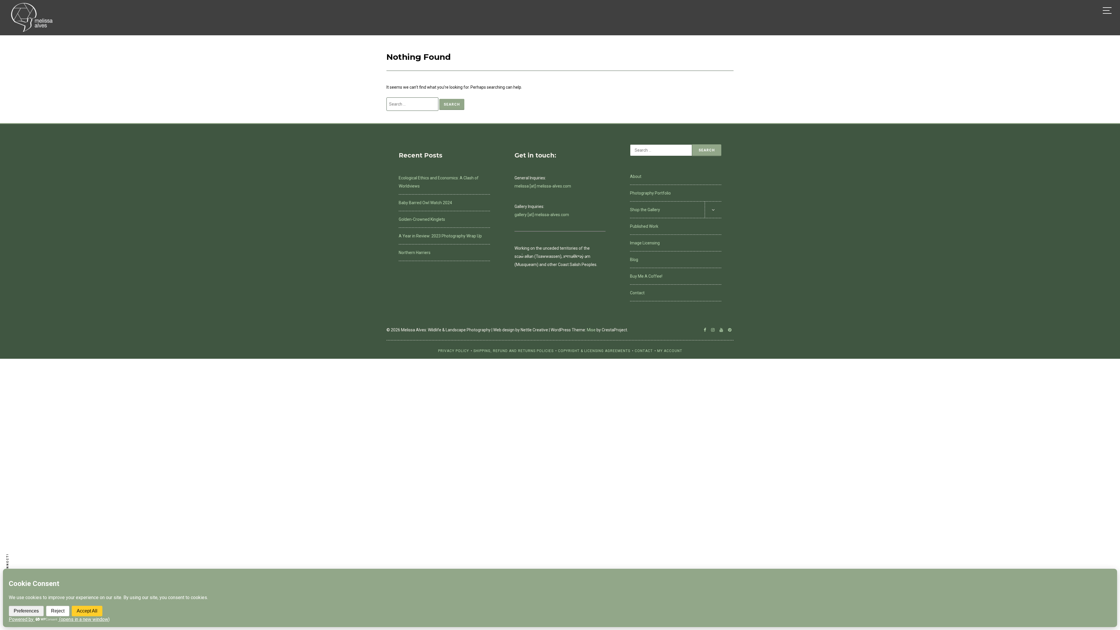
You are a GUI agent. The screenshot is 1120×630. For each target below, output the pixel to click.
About (635, 176)
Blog (634, 259)
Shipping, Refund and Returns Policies (513, 351)
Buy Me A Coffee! (646, 276)
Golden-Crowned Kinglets (422, 219)
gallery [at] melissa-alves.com (541, 214)
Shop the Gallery (645, 209)
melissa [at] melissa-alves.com (542, 186)
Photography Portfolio (650, 193)
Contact (637, 292)
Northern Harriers (414, 252)
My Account (669, 351)
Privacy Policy (453, 351)
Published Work (644, 226)
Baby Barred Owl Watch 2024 (425, 202)
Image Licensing (645, 243)
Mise (591, 330)
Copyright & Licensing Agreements (594, 351)
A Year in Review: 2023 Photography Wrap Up (440, 236)
